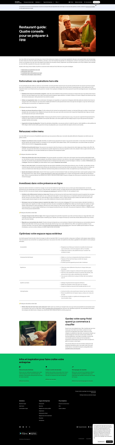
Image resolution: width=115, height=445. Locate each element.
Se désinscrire (101, 441)
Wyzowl (67, 202)
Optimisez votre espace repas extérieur (31, 74)
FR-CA (71, 2)
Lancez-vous (96, 2)
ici (94, 437)
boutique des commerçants (53, 308)
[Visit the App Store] (32, 433)
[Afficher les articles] (20, 367)
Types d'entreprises (47, 2)
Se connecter (89, 2)
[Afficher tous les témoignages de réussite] (72, 367)
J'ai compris (109, 441)
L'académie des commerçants (72, 348)
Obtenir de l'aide (78, 2)
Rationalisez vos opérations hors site (31, 69)
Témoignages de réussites (79, 369)
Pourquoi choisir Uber (29, 2)
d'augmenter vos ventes (41, 144)
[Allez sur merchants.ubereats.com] (18, 2)
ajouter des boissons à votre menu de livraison (52, 173)
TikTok (88, 205)
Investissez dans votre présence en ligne (32, 73)
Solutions (37, 2)
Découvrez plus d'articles (26, 369)
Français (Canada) (82, 427)
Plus (57, 2)
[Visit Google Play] (23, 433)
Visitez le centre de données (53, 369)
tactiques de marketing (49, 191)
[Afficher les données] (46, 367)
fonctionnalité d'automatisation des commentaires (56, 225)
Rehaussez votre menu (27, 71)
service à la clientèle (90, 6)
